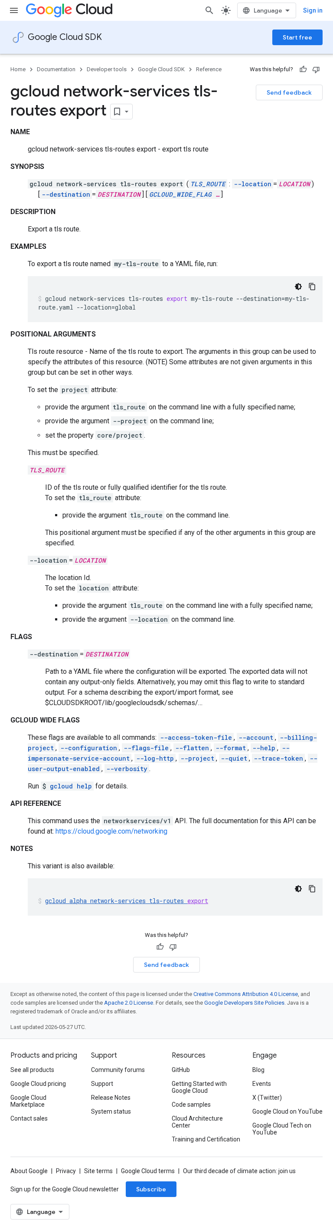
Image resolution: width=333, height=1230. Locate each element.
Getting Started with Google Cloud (199, 1087)
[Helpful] (303, 69)
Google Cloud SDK (65, 37)
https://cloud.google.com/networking (111, 831)
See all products (32, 1069)
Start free (297, 37)
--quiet (234, 758)
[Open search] (209, 10)
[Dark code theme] (298, 286)
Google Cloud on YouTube (287, 1111)
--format (230, 748)
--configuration (88, 748)
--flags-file (146, 748)
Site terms (98, 1170)
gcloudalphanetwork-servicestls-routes (126, 901)
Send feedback (289, 92)
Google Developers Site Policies (244, 1002)
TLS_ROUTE (207, 184)
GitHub (181, 1069)
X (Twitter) (267, 1097)
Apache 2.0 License (128, 1002)
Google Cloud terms (148, 1170)
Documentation (56, 69)
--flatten (192, 748)
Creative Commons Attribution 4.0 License (245, 994)
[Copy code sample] (312, 286)
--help (263, 748)
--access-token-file (196, 737)
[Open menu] (14, 10)
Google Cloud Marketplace (28, 1101)
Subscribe (151, 1189)
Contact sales (29, 1118)
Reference (209, 69)
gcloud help (71, 786)
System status (111, 1111)
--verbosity (126, 769)
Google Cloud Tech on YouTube (281, 1129)
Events (261, 1083)
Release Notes (111, 1097)
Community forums (118, 1069)
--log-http (155, 758)
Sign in (313, 10)
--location (252, 184)
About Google (29, 1170)
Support (102, 1083)
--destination (66, 194)
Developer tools (107, 69)
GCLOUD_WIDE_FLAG (180, 194)
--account (255, 737)
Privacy (66, 1170)
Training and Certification (206, 1139)
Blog (258, 1069)
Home (18, 69)
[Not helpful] (316, 69)
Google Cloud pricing (38, 1083)
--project (197, 758)
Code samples (191, 1104)
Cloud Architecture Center (197, 1122)
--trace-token (278, 758)
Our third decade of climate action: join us (239, 1170)
